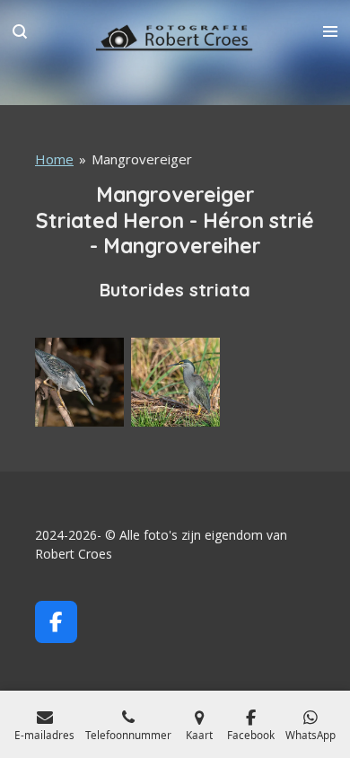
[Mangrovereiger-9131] (79, 382)
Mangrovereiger (142, 159)
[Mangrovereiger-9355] (175, 382)
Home (54, 159)
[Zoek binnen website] (19, 31)
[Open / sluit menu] (330, 31)
